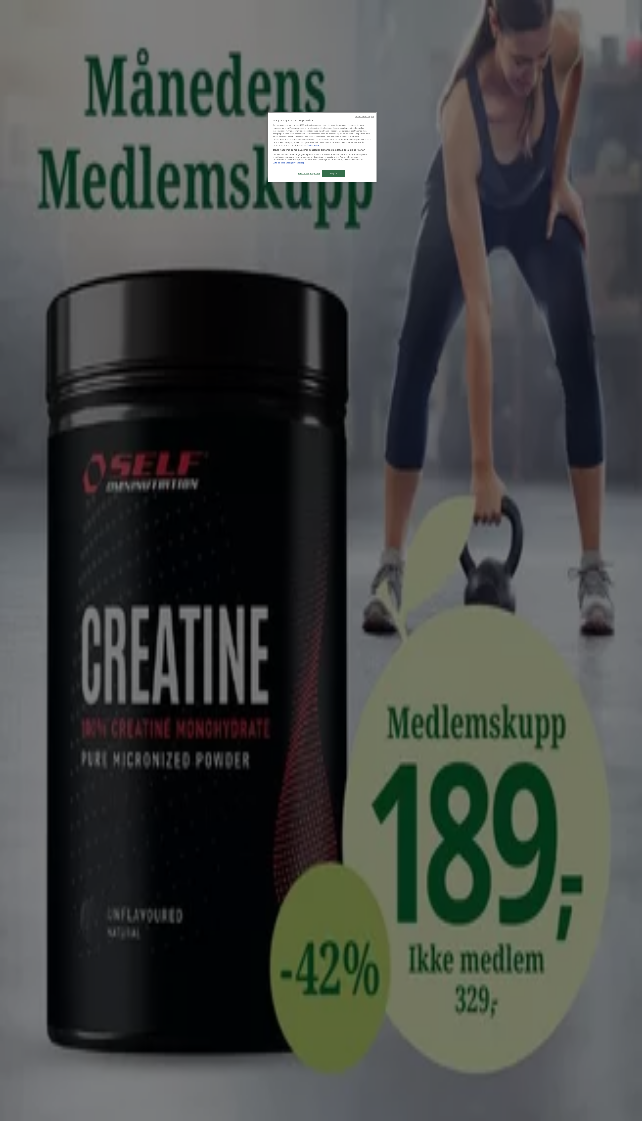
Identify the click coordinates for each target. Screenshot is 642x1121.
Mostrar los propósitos (309, 173)
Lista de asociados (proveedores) (288, 162)
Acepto (333, 173)
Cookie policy (313, 145)
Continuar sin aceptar (364, 116)
